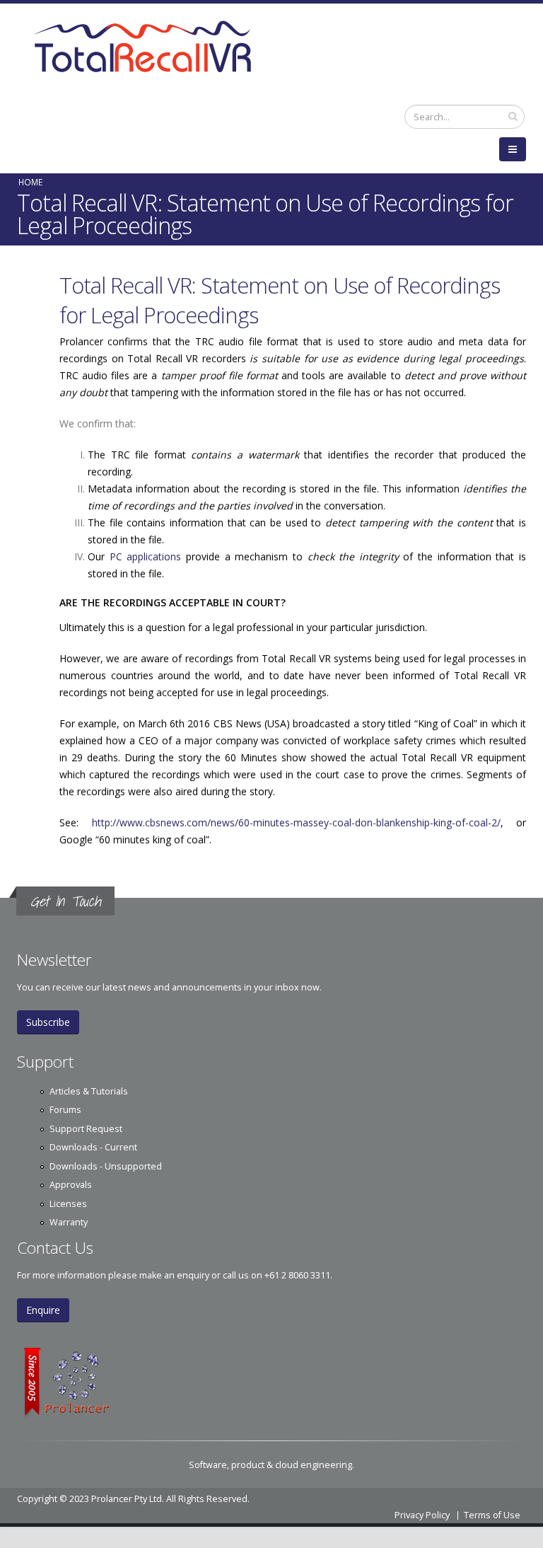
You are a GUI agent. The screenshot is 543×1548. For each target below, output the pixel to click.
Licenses (68, 1204)
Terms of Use (492, 1515)
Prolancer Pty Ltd (126, 1499)
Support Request (85, 1129)
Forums (65, 1110)
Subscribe (48, 1022)
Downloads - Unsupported (105, 1166)
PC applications (146, 556)
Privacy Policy (422, 1515)
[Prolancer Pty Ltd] (271, 1382)
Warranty (68, 1222)
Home (30, 181)
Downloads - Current (93, 1147)
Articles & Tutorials (88, 1091)
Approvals (70, 1185)
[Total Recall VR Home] (271, 48)
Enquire (43, 1310)
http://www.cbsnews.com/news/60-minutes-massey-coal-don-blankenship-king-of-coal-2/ (296, 822)
